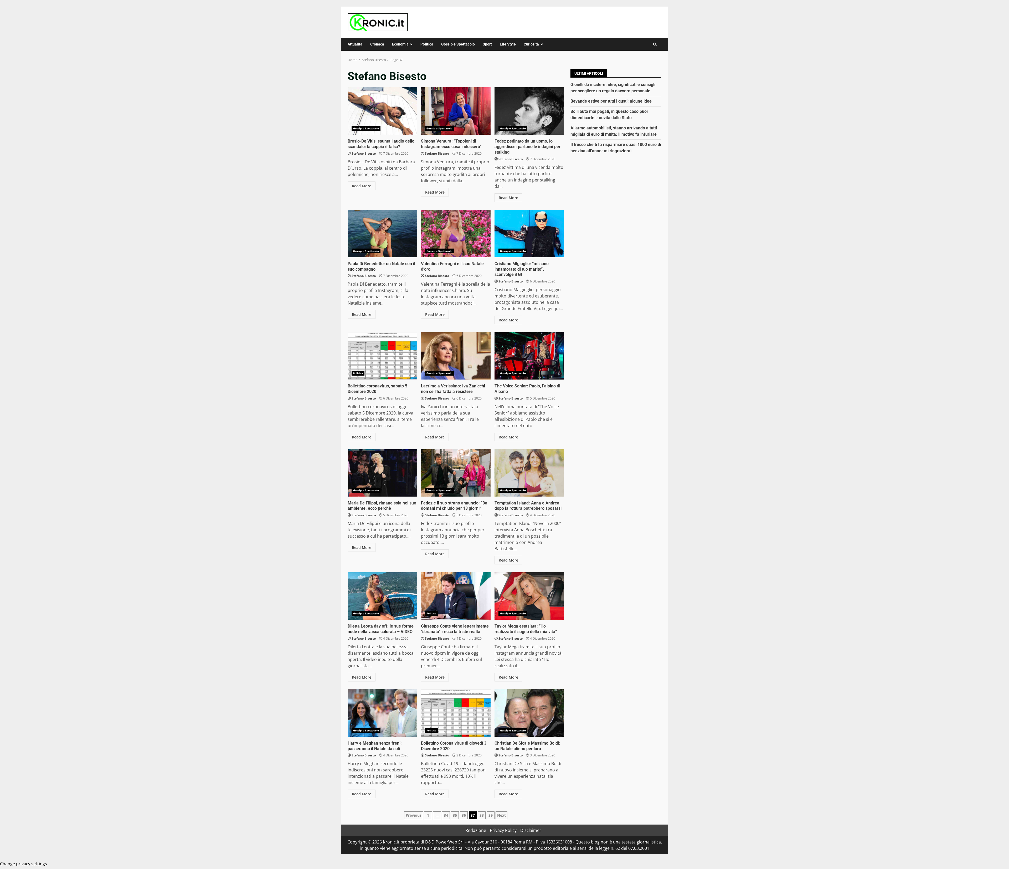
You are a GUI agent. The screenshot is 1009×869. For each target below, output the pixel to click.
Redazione (475, 830)
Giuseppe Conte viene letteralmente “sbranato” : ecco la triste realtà (455, 596)
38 (482, 815)
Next (501, 815)
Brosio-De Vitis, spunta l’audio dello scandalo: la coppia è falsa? (382, 111)
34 (446, 815)
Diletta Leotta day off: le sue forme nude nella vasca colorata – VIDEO (382, 596)
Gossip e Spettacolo (458, 44)
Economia (400, 44)
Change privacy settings (23, 864)
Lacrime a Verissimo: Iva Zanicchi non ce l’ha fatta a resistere (455, 356)
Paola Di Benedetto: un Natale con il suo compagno (382, 233)
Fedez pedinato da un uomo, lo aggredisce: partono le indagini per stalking (529, 111)
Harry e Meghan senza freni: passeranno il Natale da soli (382, 713)
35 (455, 815)
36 (464, 815)
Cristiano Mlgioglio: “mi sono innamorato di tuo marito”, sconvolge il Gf (529, 233)
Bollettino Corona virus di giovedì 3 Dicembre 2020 (455, 713)
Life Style (508, 44)
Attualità (355, 44)
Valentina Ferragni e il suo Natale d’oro (455, 233)
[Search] (655, 44)
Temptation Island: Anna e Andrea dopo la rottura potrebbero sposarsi (529, 473)
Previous (413, 815)
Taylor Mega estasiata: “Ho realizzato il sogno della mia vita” (529, 596)
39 (490, 815)
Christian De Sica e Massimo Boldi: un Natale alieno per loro (529, 713)
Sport (487, 44)
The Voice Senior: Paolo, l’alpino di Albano (529, 356)
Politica (426, 44)
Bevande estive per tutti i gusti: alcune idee (611, 101)
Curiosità (531, 44)
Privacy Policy (503, 830)
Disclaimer (530, 830)
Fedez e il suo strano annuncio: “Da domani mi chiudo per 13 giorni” (455, 473)
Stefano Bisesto (364, 153)
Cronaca (377, 44)
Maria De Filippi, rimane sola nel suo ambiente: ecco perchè (382, 473)
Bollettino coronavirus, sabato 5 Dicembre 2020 (382, 356)
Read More (361, 185)
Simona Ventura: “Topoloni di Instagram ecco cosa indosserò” (455, 111)
